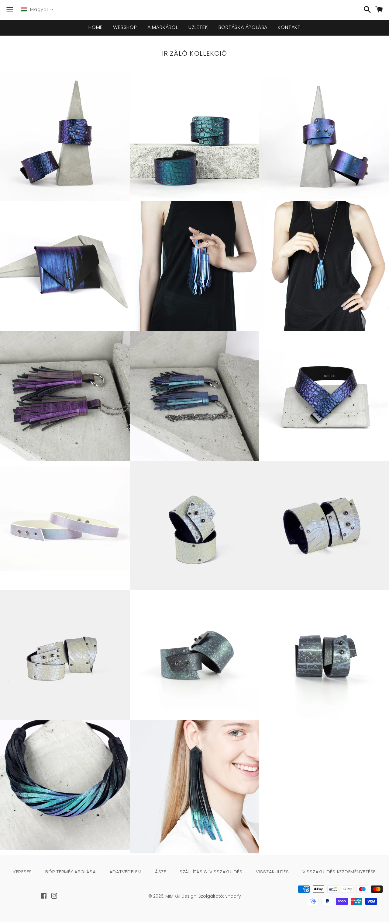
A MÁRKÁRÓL (162, 27)
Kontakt (289, 27)
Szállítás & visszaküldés (211, 871)
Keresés (22, 871)
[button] (53, 146)
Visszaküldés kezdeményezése (339, 871)
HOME (95, 27)
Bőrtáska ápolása (243, 27)
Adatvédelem (125, 871)
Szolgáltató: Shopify (219, 896)
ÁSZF (160, 871)
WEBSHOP (125, 27)
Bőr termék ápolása (70, 871)
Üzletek (198, 27)
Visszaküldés (272, 871)
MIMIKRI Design (180, 896)
